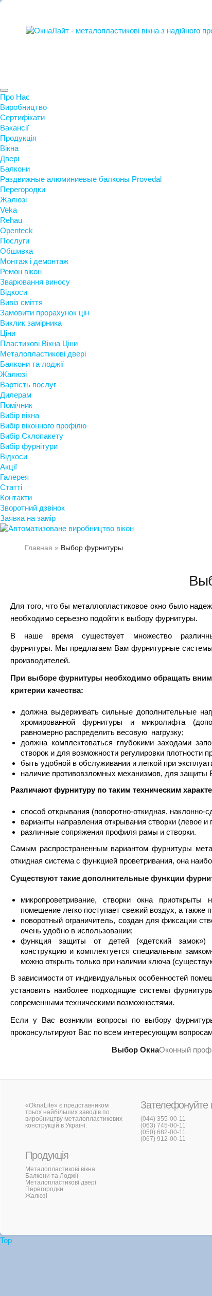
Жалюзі (13, 199)
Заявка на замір (28, 518)
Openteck (16, 230)
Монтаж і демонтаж (34, 261)
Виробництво (23, 107)
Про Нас (15, 96)
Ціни (7, 333)
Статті (11, 487)
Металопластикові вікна (60, 1169)
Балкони (15, 168)
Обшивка (16, 251)
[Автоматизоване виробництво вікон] (67, 528)
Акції (8, 466)
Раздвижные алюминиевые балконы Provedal (81, 179)
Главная (38, 547)
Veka (8, 209)
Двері (9, 158)
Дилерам (15, 394)
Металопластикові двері (43, 353)
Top (6, 1240)
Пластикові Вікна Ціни (39, 343)
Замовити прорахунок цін (44, 312)
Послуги (14, 240)
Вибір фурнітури (29, 446)
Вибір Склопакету (31, 435)
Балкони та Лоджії (51, 1175)
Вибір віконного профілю (43, 425)
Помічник (16, 405)
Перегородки (22, 189)
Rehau (11, 220)
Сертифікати (22, 117)
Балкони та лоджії (32, 364)
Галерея (14, 477)
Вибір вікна (19, 415)
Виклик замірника (31, 322)
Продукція (18, 138)
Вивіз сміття (21, 302)
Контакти (16, 497)
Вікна (9, 148)
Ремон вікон (21, 271)
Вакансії (14, 127)
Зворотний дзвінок (32, 507)
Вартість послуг (28, 384)
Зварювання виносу (35, 281)
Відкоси (13, 292)
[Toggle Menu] (4, 90)
